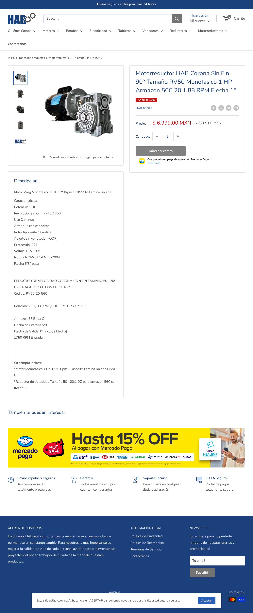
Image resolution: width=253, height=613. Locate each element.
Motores (48, 31)
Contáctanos (17, 44)
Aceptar (206, 601)
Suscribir (202, 572)
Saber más (153, 163)
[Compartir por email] (236, 108)
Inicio (11, 58)
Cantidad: (143, 136)
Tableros (124, 31)
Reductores (178, 31)
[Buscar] (177, 18)
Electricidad (98, 31)
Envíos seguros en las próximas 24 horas (126, 4)
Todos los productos (32, 58)
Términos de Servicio (145, 549)
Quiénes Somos (19, 31)
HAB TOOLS (144, 108)
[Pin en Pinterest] (221, 108)
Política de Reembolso (147, 543)
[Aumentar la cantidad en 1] (178, 136)
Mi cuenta (198, 20)
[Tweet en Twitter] (228, 108)
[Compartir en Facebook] (213, 108)
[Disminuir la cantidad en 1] (157, 136)
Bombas (72, 31)
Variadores (151, 31)
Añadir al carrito (160, 151)
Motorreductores (210, 31)
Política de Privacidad (146, 536)
